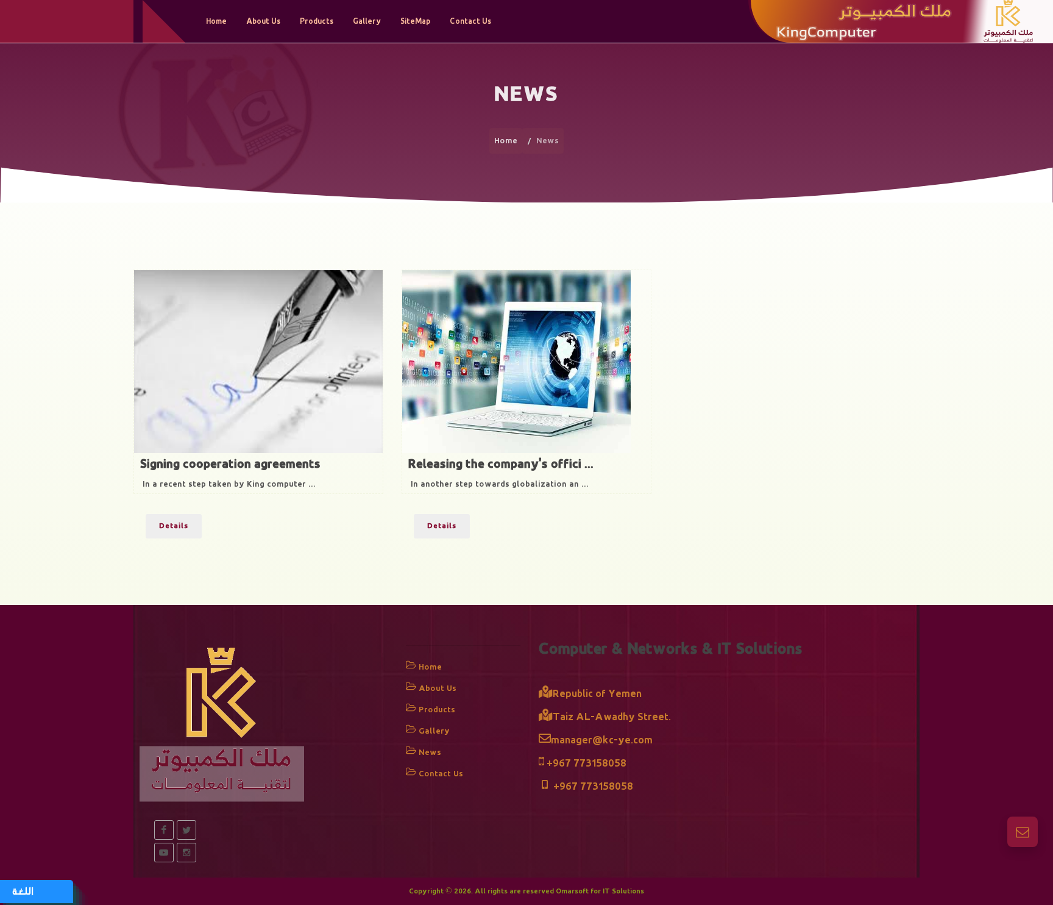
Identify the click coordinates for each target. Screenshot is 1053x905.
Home (505, 140)
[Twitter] (186, 830)
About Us (437, 688)
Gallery (434, 731)
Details (173, 526)
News (430, 752)
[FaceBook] (164, 830)
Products (437, 709)
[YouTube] (164, 852)
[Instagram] (186, 852)
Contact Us (441, 773)
